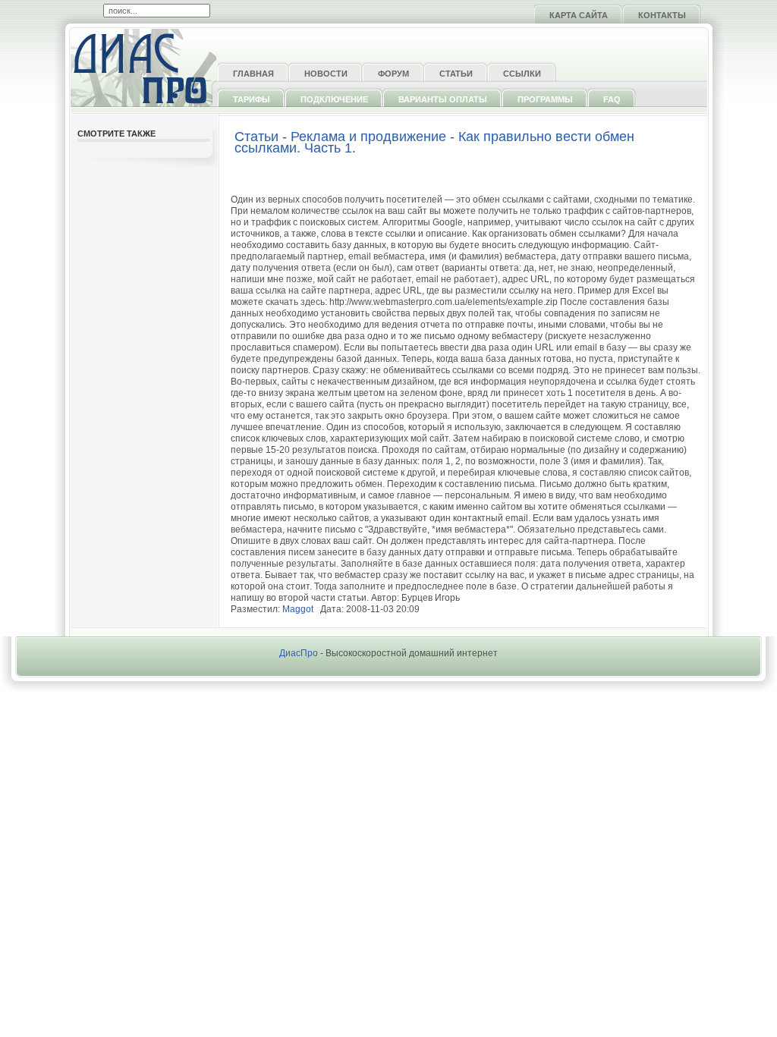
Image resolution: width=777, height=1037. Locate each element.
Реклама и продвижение (368, 136)
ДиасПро (298, 653)
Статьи (256, 136)
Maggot (297, 609)
